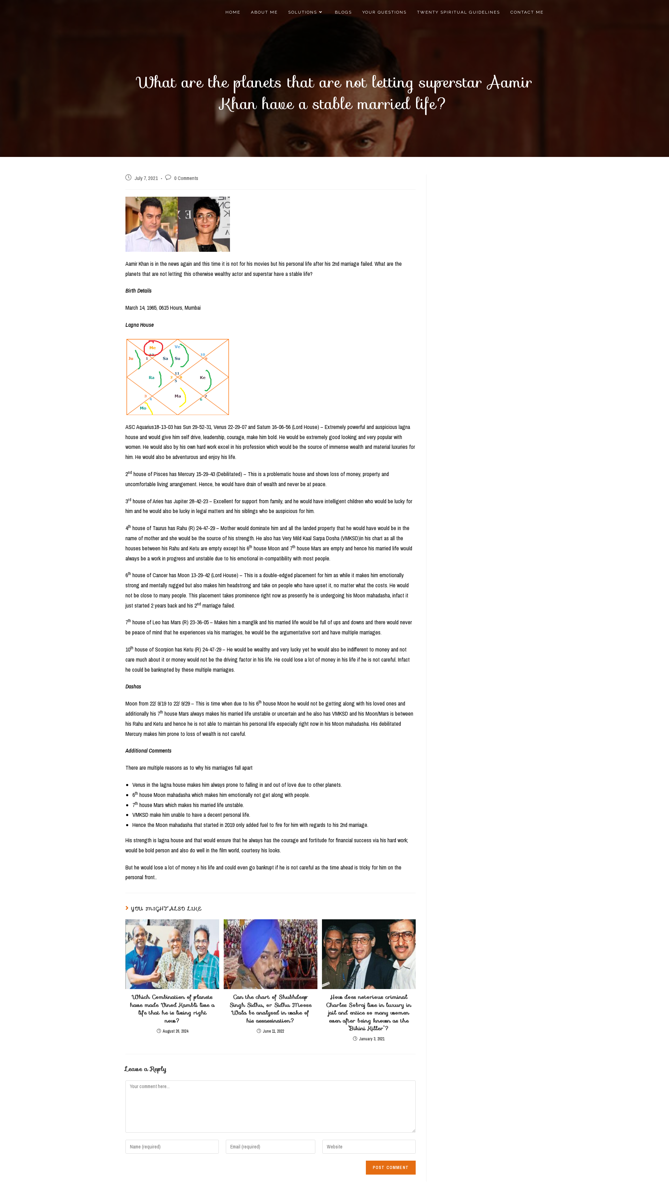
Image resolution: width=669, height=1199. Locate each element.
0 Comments (186, 178)
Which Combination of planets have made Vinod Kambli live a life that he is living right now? (172, 1009)
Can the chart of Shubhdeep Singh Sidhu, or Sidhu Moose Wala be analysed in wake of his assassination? (271, 1009)
